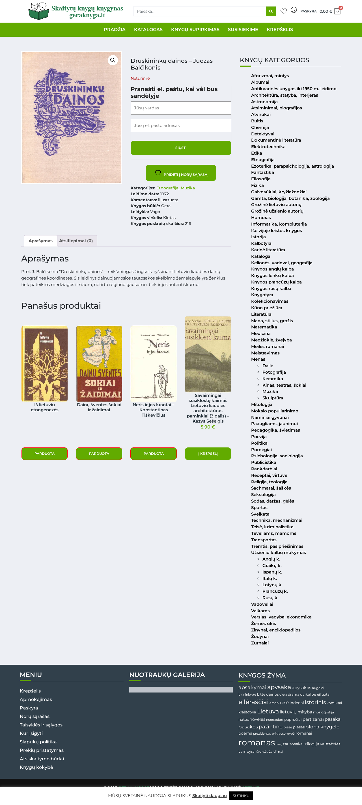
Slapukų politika (38, 742)
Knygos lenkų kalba (272, 275)
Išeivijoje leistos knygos (276, 230)
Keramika (272, 378)
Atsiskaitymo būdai (42, 758)
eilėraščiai (253, 702)
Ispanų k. (272, 572)
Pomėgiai (261, 449)
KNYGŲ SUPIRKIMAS (195, 29)
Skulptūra (272, 398)
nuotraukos (274, 720)
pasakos (248, 727)
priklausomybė (283, 733)
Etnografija (167, 188)
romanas (256, 742)
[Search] (271, 11)
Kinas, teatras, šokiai (284, 385)
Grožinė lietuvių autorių (276, 204)
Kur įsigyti (31, 733)
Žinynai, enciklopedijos (276, 630)
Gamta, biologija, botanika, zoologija (290, 198)
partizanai (313, 719)
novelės (257, 719)
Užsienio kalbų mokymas (278, 552)
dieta (283, 694)
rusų (279, 744)
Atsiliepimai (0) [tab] (76, 240)
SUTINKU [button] (241, 795)
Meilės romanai (267, 346)
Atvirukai (261, 114)
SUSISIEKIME (243, 29)
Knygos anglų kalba (272, 269)
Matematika (264, 327)
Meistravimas (265, 353)
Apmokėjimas (36, 699)
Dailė (267, 365)
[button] (113, 60)
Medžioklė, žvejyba (271, 340)
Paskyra (308, 11)
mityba (305, 712)
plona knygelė (322, 727)
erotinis (275, 703)
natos (243, 719)
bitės (261, 694)
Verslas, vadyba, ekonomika (281, 617)
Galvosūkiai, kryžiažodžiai (279, 191)
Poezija (259, 436)
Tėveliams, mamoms (273, 533)
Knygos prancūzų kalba (276, 282)
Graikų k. (272, 565)
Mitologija (261, 404)
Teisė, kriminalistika (272, 526)
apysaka (279, 687)
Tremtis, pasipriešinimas (277, 546)
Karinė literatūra (268, 249)
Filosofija (261, 178)
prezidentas (262, 733)
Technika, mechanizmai (276, 520)
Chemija (260, 127)
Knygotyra (262, 294)
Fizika (257, 185)
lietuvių (288, 712)
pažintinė (271, 726)
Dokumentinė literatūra (276, 140)
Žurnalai (260, 643)
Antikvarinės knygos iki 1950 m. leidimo (294, 88)
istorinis (315, 702)
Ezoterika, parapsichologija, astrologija (292, 166)
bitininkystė (247, 694)
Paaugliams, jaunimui (274, 423)
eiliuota (323, 694)
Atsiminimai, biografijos (276, 108)
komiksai (334, 703)
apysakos (301, 687)
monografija (323, 712)
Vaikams (260, 610)
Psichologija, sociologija (277, 455)
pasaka (333, 719)
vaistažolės (330, 744)
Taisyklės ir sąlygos (41, 725)
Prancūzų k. (275, 591)
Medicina (261, 333)
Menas (258, 359)
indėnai (297, 702)
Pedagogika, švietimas (275, 430)
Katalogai (261, 256)
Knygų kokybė (36, 767)
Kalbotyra (261, 243)
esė (285, 702)
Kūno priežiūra (266, 307)
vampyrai (247, 751)
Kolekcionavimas (269, 301)
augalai (318, 688)
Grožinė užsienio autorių (277, 211)
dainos (272, 694)
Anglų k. (271, 559)
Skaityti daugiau (209, 795)
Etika (256, 153)
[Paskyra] (294, 10)
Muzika (188, 188)
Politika (259, 443)
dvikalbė (308, 694)
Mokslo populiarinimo (274, 411)
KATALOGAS (148, 29)
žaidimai (276, 751)
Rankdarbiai (264, 468)
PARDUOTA (45, 453)
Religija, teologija (269, 481)
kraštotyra (247, 712)
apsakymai (252, 687)
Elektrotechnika (268, 146)
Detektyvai (262, 134)
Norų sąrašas (34, 716)
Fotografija (274, 372)
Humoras (261, 217)
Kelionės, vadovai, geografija (282, 262)
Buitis (257, 121)
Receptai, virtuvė (269, 475)
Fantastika (262, 172)
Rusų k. (270, 597)
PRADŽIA (115, 29)
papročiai (293, 719)
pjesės (299, 727)
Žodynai (260, 636)
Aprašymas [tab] (41, 240)
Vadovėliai (262, 604)
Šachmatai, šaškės (271, 488)
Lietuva (268, 711)
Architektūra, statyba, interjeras (284, 95)
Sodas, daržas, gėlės (272, 501)
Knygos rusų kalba (271, 288)
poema (245, 733)
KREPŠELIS (280, 29)
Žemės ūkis (263, 623)
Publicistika (263, 462)
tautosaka (293, 743)
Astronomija (264, 101)
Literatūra (261, 314)
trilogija (311, 743)
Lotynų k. (272, 584)
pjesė (287, 727)
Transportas (264, 539)
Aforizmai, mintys (270, 75)
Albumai (260, 82)
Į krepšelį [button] (208, 453)
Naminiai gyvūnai (270, 417)
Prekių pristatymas (42, 750)
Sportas (259, 507)
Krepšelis (30, 691)
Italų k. (269, 578)
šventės (262, 752)
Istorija (258, 236)
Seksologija (263, 494)
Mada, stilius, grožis (272, 320)
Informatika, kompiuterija (279, 224)
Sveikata (260, 514)
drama (293, 694)
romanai (304, 733)
